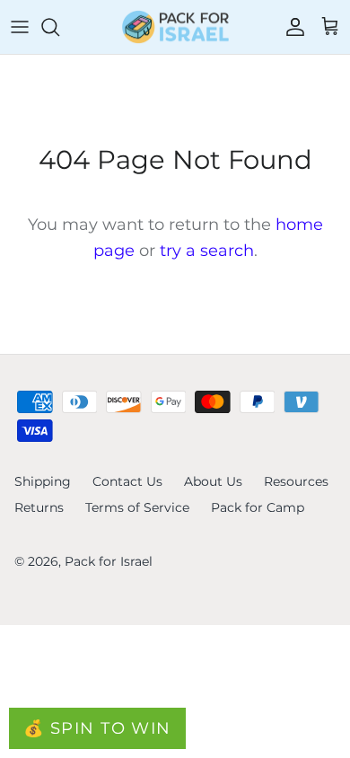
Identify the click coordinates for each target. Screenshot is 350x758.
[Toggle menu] (19, 27)
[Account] (291, 27)
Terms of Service (137, 507)
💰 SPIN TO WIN (97, 728)
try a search (207, 250)
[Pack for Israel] (175, 27)
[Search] (59, 27)
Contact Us (127, 481)
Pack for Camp (257, 507)
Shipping (42, 481)
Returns (39, 507)
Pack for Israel (109, 561)
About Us (213, 481)
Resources (296, 481)
